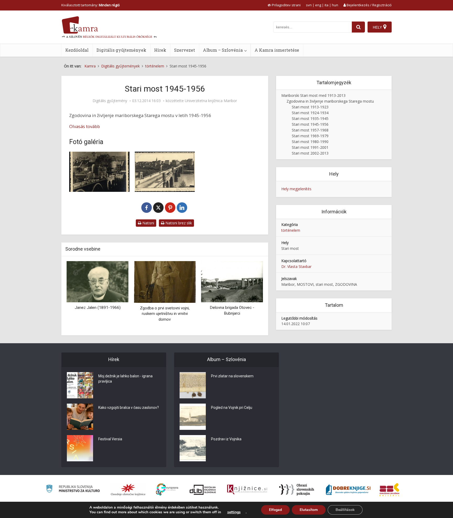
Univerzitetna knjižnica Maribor (211, 100)
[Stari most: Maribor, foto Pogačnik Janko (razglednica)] (99, 172)
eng (318, 5)
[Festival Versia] (80, 448)
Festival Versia (110, 439)
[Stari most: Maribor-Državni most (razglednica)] (165, 172)
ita (326, 5)
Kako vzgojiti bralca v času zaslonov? (128, 407)
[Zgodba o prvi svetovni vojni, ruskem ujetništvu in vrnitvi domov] (165, 281)
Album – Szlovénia (223, 50)
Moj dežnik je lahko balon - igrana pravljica (125, 378)
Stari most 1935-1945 (310, 118)
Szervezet (184, 50)
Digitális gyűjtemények (121, 50)
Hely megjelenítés (296, 188)
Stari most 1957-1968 (310, 130)
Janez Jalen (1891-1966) (98, 307)
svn (309, 5)
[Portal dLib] (202, 489)
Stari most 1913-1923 (310, 106)
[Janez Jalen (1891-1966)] (97, 281)
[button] (249, 296)
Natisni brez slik (178, 222)
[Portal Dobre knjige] (348, 489)
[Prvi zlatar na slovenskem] (193, 385)
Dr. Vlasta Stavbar (296, 266)
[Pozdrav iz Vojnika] (193, 448)
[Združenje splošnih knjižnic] (389, 489)
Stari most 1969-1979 (310, 135)
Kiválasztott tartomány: (90, 5)
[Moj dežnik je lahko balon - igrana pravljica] (80, 385)
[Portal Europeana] (167, 489)
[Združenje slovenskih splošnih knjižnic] (247, 489)
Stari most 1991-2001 (310, 147)
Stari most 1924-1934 (310, 112)
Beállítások (345, 509)
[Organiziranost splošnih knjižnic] (128, 489)
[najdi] (358, 27)
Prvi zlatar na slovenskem (232, 376)
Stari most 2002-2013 (310, 153)
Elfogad (275, 509)
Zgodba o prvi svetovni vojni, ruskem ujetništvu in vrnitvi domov (165, 314)
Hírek (160, 50)
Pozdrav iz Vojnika (226, 439)
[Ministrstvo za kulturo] (72, 489)
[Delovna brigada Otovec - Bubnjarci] (232, 281)
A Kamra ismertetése (277, 50)
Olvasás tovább (84, 126)
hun (335, 5)
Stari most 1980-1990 (310, 141)
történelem (290, 230)
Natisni (147, 222)
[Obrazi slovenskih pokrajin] (297, 489)
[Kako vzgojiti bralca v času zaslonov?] (80, 417)
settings (234, 512)
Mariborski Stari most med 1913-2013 (313, 95)
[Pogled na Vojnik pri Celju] (193, 417)
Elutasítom (309, 509)
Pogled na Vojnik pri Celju (231, 407)
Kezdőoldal (77, 50)
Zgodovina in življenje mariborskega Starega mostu (330, 101)
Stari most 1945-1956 (310, 124)
